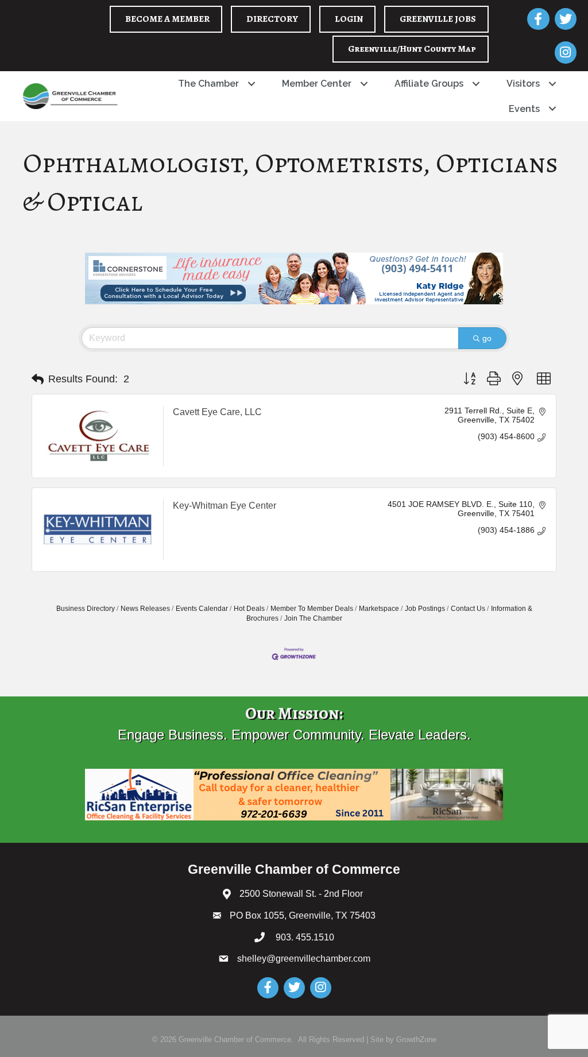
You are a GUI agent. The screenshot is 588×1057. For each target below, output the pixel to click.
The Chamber (208, 83)
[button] (38, 379)
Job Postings (425, 609)
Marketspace (379, 609)
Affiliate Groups (428, 83)
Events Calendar (202, 609)
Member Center (316, 83)
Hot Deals (249, 609)
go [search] (487, 338)
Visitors (523, 83)
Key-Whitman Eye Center (224, 505)
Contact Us (468, 609)
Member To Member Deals (311, 609)
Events (524, 108)
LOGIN (349, 19)
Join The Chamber (313, 618)
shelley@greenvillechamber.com (303, 958)
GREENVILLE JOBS (438, 19)
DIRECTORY (272, 19)
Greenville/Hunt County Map (412, 48)
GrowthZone (416, 1039)
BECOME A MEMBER (167, 19)
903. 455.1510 (303, 937)
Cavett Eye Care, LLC (217, 412)
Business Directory (85, 609)
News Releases (145, 609)
